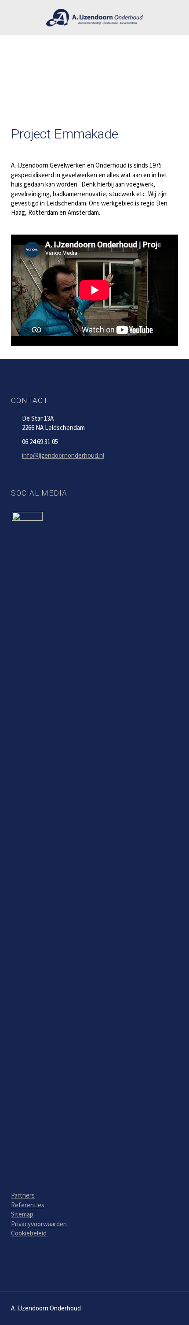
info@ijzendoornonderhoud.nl (63, 455)
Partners (23, 1195)
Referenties (27, 1205)
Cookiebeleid (29, 1233)
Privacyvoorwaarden (39, 1224)
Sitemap (22, 1214)
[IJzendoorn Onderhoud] (94, 16)
